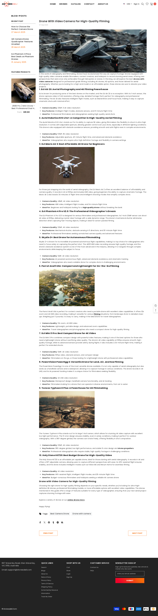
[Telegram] (58, 522)
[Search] (142, 4)
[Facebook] (40, 522)
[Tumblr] (53, 522)
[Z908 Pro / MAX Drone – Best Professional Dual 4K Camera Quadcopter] (23, 91)
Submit (129, 580)
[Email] (62, 522)
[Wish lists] (147, 4)
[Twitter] (44, 522)
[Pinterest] (49, 522)
